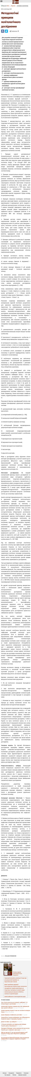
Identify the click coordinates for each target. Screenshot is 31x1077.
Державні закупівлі (22, 1075)
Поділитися (14, 31)
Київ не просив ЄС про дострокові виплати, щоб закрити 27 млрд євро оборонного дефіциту (14, 1033)
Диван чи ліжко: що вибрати (8, 1021)
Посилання (26, 1073)
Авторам (4, 1073)
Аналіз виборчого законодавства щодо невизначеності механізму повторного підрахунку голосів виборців (15, 991)
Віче (8, 6)
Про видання (7, 1075)
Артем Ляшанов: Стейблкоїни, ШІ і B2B (11, 1015)
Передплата (15, 975)
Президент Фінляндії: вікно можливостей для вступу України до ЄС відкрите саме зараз (15, 1029)
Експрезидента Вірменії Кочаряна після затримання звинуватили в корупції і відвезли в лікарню (15, 1038)
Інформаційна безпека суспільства (13, 996)
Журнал (13, 6)
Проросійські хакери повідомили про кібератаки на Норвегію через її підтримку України (15, 1018)
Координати (11, 1073)
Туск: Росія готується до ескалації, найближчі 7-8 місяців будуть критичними (14, 1003)
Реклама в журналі (17, 972)
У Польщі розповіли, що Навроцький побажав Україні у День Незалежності (13, 1025)
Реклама (14, 1075)
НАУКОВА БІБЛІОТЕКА (22, 6)
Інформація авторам (17, 973)
